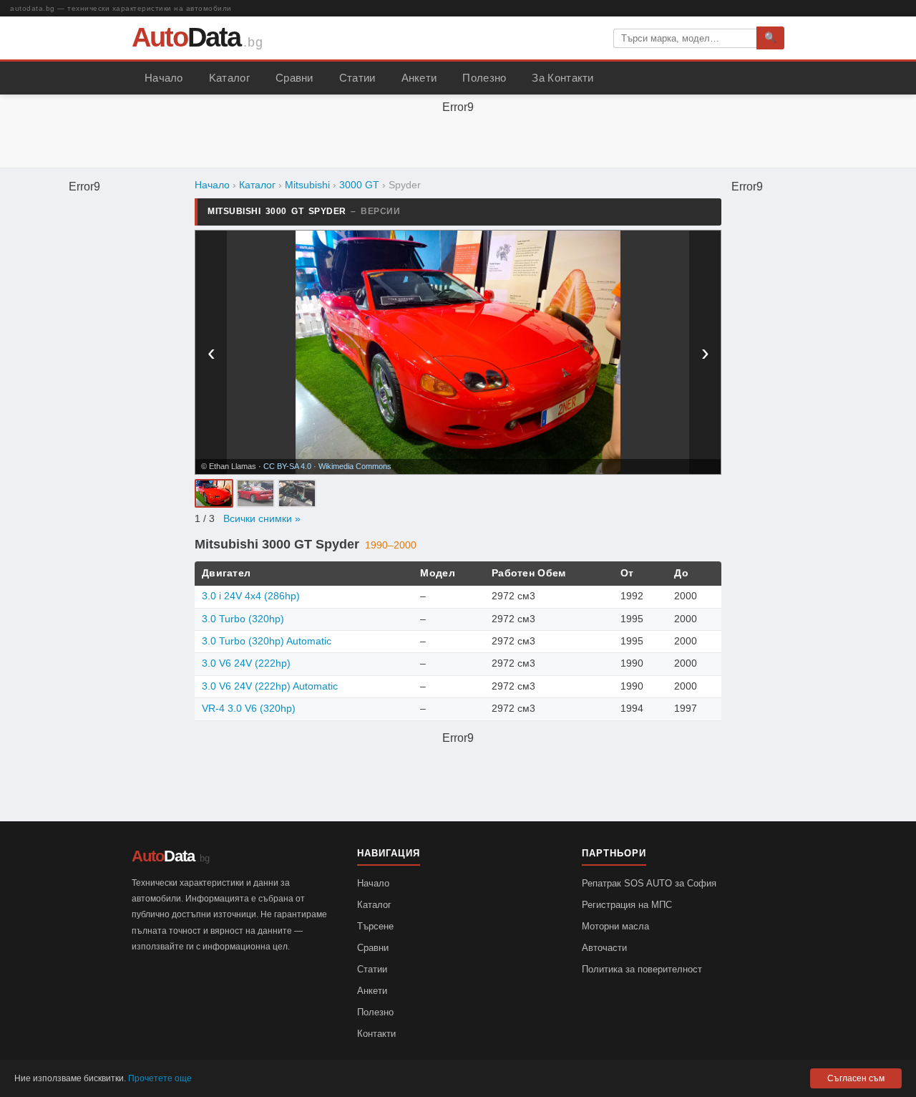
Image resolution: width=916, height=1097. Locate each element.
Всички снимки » (262, 518)
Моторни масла (615, 926)
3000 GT (359, 185)
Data (186, 37)
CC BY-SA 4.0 (287, 466)
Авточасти (604, 947)
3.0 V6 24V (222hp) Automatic (270, 686)
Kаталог (229, 78)
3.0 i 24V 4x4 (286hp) (251, 596)
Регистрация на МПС (627, 904)
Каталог (257, 185)
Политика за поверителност (642, 969)
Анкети (419, 78)
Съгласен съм (856, 1078)
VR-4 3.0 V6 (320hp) (249, 708)
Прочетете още (160, 1078)
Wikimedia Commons (354, 466)
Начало (164, 78)
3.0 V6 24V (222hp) (246, 663)
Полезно (484, 78)
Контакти (376, 1033)
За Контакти (562, 78)
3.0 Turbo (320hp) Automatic (266, 641)
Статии (357, 78)
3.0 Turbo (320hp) (243, 619)
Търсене (375, 926)
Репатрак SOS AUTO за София (649, 883)
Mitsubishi (307, 185)
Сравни (294, 78)
